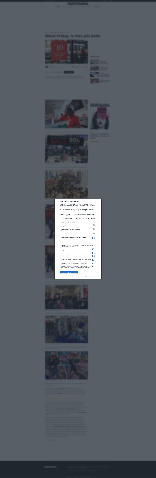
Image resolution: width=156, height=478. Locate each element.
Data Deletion (71, 276)
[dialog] (78, 239)
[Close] (99, 201)
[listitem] (78, 222)
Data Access (78, 276)
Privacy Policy (85, 276)
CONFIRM (69, 272)
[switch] (93, 225)
